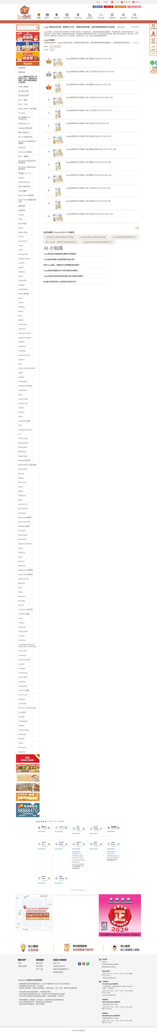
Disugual (21, 178)
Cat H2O (21, 664)
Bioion (20, 487)
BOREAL (21, 552)
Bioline (20, 491)
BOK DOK (22, 539)
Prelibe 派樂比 (23, 87)
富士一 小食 (22, 104)
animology (21, 351)
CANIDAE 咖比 (24, 614)
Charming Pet (23, 721)
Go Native (21, 113)
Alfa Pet (21, 302)
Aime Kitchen (23, 289)
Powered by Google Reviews (78, 890)
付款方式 (56, 963)
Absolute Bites (23, 254)
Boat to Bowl (22, 535)
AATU (20, 250)
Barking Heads (23, 443)
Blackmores (22, 513)
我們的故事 (22, 966)
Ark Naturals (22, 381)
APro (20, 364)
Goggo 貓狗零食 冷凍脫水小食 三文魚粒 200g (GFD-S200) (87, 97)
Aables (20, 245)
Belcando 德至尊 (24, 460)
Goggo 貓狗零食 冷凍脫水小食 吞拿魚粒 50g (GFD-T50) (86, 201)
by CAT (21, 605)
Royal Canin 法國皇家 (26, 195)
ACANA (21, 263)
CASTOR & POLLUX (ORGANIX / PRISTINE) (27, 645)
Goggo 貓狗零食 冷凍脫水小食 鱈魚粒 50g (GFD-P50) (85, 123)
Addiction (21, 272)
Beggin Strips (22, 456)
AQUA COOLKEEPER (26, 368)
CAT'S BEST (23, 677)
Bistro (20, 500)
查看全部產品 (121, 27)
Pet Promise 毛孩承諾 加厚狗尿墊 (27, 162)
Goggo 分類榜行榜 (55, 46)
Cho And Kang (23, 730)
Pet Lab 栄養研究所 (25, 137)
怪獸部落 (21, 206)
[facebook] (79, 965)
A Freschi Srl (22, 241)
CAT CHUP (22, 651)
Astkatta (21, 215)
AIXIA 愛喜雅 (23, 294)
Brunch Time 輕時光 (25, 574)
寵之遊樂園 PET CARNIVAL (24, 118)
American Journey (24, 333)
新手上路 (39, 969)
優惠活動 (21, 72)
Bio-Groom (22, 482)
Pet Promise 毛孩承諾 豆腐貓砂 (27, 142)
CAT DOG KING (24, 660)
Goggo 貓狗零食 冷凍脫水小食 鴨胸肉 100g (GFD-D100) (86, 162)
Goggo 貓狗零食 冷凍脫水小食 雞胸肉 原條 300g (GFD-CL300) (89, 149)
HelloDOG (22, 147)
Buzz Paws (22, 596)
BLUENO (21, 530)
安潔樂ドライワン (25, 173)
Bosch (20, 557)
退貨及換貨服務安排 (60, 969)
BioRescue (22, 495)
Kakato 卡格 (22, 232)
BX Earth (21, 601)
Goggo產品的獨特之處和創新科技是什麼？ (93, 237)
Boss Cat (21, 561)
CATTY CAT (23, 695)
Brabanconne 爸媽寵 (25, 570)
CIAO (20, 219)
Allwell (20, 320)
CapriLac (21, 623)
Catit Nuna (22, 682)
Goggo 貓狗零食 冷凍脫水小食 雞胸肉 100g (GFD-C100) (86, 84)
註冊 (105, 2)
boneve (20, 548)
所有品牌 (21, 68)
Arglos (20, 373)
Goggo (46, 40)
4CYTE (21, 237)
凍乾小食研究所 (24, 186)
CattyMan (21, 699)
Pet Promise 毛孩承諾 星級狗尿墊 (27, 168)
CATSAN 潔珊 (23, 690)
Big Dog (21, 473)
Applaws (21, 359)
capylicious (22, 627)
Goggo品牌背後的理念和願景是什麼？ (124, 237)
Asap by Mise (23, 399)
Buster (20, 592)
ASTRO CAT (23, 403)
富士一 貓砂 (22, 100)
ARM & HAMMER (25, 386)
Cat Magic (21, 668)
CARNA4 (21, 640)
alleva (20, 316)
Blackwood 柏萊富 (25, 517)
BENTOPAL (22, 469)
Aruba (20, 395)
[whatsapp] (87, 965)
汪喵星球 (21, 210)
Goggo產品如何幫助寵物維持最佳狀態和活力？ (97, 242)
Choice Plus (22, 734)
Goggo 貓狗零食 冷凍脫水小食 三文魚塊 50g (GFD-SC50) (87, 110)
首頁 (20, 963)
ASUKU (21, 408)
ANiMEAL (22, 346)
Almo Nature (22, 324)
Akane (20, 298)
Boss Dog (21, 566)
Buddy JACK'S (23, 579)
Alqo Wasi (21, 329)
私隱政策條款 (58, 972)
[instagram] (83, 965)
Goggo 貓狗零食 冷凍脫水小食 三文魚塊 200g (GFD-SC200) (88, 71)
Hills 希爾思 (22, 191)
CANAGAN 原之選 (25, 609)
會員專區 (39, 966)
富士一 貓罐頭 (23, 156)
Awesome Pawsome (25, 430)
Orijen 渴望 (22, 223)
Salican (20, 228)
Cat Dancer (22, 655)
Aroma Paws (22, 390)
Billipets (21, 478)
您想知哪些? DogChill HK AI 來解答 (58, 232)
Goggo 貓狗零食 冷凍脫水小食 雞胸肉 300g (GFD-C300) (86, 58)
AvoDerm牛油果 (24, 421)
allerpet (20, 311)
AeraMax (21, 285)
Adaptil (20, 267)
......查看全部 (134, 43)
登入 (98, 2)
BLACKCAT (23, 504)
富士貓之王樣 (23, 91)
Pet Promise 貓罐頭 (25, 152)
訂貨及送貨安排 (59, 966)
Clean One (22, 752)
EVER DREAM (24, 182)
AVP (20, 425)
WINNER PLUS (24, 124)
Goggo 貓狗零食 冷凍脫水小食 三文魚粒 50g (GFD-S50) (86, 188)
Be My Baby (22, 447)
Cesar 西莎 (22, 712)
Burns (20, 588)
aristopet (21, 377)
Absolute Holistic (24, 259)
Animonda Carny (24, 355)
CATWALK (22, 703)
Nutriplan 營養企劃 (25, 128)
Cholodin (21, 739)
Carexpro (21, 636)
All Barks (21, 307)
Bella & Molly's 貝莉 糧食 (27, 109)
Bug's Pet (21, 583)
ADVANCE (22, 280)
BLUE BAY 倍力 (24, 522)
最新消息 (39, 963)
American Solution (24, 337)
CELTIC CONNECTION (27, 708)
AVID (20, 416)
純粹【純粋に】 (24, 132)
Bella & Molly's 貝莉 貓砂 (27, 465)
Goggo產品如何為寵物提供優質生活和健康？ (60, 237)
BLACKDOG (23, 509)
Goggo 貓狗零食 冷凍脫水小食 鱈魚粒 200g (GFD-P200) (86, 136)
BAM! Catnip (23, 438)
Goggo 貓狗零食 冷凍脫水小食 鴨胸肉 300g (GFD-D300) (86, 175)
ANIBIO (21, 342)
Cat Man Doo (23, 673)
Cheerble (21, 725)
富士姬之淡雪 (23, 95)
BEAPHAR (22, 452)
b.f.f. (19, 434)
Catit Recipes (22, 686)
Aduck (20, 276)
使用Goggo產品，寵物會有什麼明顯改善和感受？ (61, 242)
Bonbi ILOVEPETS (25, 544)
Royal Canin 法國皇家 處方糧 (27, 201)
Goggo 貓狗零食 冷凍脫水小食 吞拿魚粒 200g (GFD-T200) (87, 214)
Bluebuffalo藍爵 (24, 526)
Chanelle (21, 717)
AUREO (21, 412)
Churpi (20, 743)
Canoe (20, 618)
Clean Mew (22, 747)
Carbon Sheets (23, 631)
